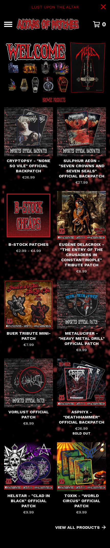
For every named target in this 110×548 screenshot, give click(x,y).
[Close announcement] (103, 7)
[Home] (47, 24)
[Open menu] (8, 24)
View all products (77, 527)
